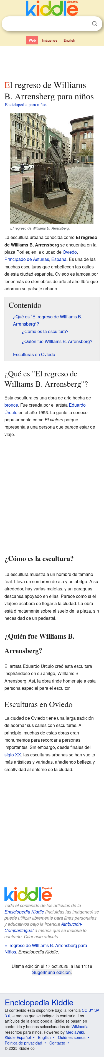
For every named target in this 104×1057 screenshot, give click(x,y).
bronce (11, 405)
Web (32, 40)
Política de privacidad (23, 1043)
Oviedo (70, 252)
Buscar (94, 23)
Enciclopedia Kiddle (24, 911)
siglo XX (12, 754)
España (59, 259)
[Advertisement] (52, 62)
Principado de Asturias (26, 259)
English (69, 40)
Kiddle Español (18, 1037)
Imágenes (49, 40)
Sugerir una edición (51, 972)
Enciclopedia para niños (26, 104)
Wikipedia (80, 1026)
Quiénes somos (71, 1037)
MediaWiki (75, 1032)
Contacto (57, 1043)
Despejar (83, 24)
